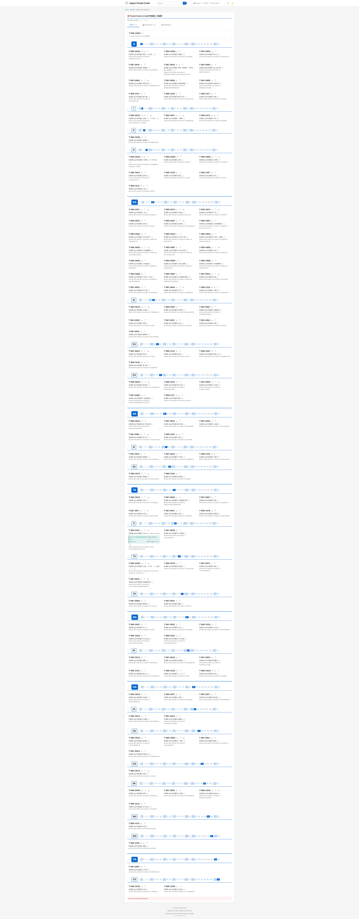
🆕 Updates (197, 3)
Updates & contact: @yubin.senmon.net (179, 910)
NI (189, 44)
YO (218, 44)
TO (182, 44)
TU (179, 44)
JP (228, 3)
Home (126, 9)
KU (157, 44)
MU (208, 44)
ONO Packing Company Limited (184, 913)
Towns (133, 25)
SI (167, 44)
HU (199, 44)
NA (186, 44)
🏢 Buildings (166, 25)
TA (174, 44)
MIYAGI (132, 9)
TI (176, 44)
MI (205, 44)
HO (202, 44)
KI (154, 44)
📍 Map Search (214, 3)
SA (164, 44)
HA (193, 44)
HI (196, 44)
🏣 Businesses (149, 25)
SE (170, 44)
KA (151, 44)
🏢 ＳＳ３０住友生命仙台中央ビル (138, 538)
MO (211, 44)
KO (160, 44)
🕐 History (205, 3)
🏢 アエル (133, 541)
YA (215, 44)
